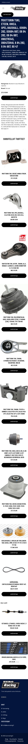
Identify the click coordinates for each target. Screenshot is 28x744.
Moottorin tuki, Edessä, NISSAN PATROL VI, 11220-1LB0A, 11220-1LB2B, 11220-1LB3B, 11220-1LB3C (14, 506)
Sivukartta (20, 741)
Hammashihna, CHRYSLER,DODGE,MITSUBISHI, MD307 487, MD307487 (14, 584)
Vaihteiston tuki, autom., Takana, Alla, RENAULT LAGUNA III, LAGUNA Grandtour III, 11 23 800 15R (14, 266)
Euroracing (6, 708)
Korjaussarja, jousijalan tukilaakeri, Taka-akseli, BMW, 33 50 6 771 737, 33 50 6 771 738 (14, 543)
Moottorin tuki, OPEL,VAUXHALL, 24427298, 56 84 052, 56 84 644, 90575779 (14, 215)
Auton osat (7, 14)
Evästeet (20, 739)
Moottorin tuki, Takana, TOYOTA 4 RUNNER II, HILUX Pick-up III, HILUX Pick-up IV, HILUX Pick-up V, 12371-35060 (14, 411)
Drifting (5, 715)
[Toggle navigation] (3, 8)
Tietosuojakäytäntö (10, 741)
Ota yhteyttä (13, 739)
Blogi (4, 718)
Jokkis (4, 712)
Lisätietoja (14, 98)
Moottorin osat (13, 84)
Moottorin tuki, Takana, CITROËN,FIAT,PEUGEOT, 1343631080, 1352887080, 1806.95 (14, 361)
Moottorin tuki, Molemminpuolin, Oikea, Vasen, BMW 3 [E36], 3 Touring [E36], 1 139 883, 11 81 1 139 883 (14, 319)
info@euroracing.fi (6, 2)
